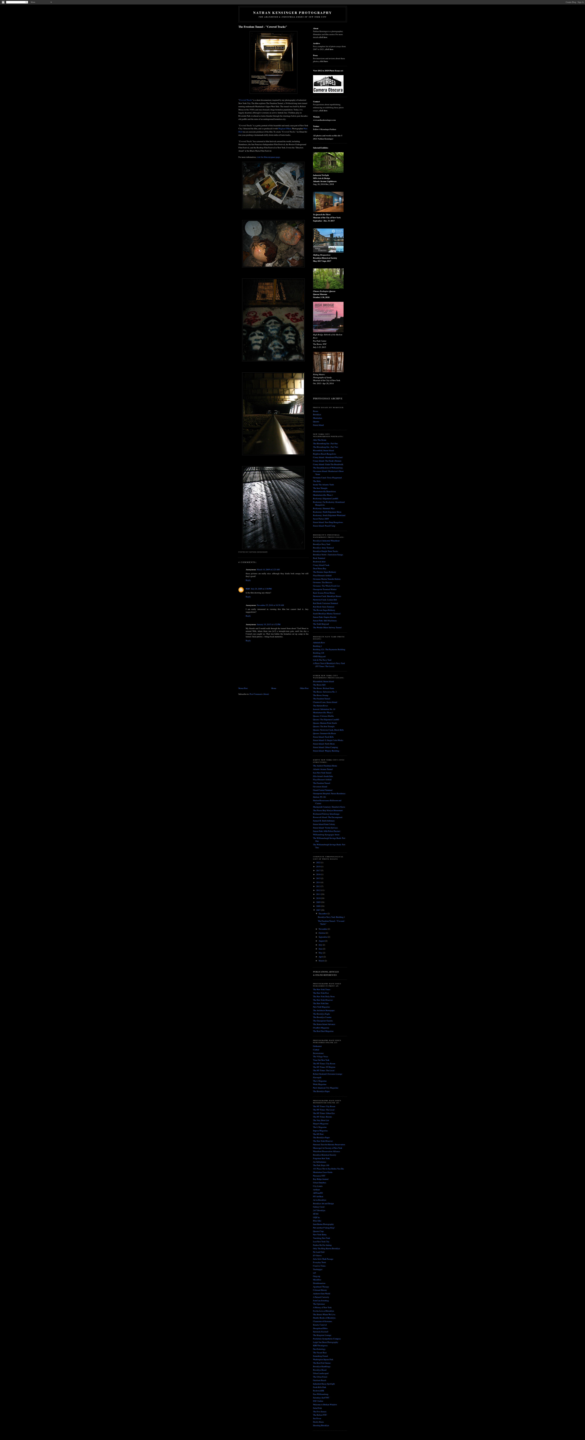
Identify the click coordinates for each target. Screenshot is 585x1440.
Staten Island (318, 425)
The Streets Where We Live (324, 1314)
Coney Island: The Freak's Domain (327, 460)
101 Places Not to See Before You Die (328, 1168)
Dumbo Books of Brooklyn (324, 1317)
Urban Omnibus (319, 1182)
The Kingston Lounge (322, 1335)
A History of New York (322, 1307)
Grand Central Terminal (322, 790)
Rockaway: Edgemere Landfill (325, 498)
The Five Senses (319, 1411)
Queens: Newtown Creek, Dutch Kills (328, 729)
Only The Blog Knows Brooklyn (326, 1248)
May (321, 952)
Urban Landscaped (320, 1373)
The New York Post (321, 993)
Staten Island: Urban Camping (325, 747)
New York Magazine (321, 1006)
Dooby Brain (318, 1421)
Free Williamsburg (320, 1394)
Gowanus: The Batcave (322, 582)
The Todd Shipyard (321, 624)
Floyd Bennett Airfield (322, 575)
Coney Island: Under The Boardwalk (328, 464)
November (323, 929)
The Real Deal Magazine (323, 1031)
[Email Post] (268, 552)
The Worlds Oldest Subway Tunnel (327, 627)
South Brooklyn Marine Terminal (326, 613)
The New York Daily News (324, 996)
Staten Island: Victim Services (325, 827)
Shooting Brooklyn (321, 1425)
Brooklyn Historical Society (324, 1154)
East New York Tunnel (322, 772)
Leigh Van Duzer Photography (325, 1342)
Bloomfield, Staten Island (323, 450)
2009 (318, 902)
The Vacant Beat (320, 1352)
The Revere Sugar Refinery (324, 610)
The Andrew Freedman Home (325, 765)
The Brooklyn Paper (321, 1091)
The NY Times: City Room (324, 1063)
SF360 (315, 1213)
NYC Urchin (318, 1401)
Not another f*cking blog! (324, 1227)
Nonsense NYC (319, 1175)
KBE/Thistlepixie (320, 1345)
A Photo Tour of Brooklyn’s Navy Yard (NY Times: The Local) (329, 665)
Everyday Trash (319, 1262)
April (321, 956)
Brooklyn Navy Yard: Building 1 (331, 917)
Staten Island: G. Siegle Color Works (328, 740)
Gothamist (317, 1046)
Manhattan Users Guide (322, 1172)
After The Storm (319, 440)
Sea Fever (317, 1418)
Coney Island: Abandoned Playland (327, 457)
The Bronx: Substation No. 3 (325, 691)
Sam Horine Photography (323, 1224)
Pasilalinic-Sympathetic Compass (327, 1338)
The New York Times (321, 989)
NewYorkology (319, 1349)
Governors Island (320, 786)
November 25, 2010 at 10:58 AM (270, 605)
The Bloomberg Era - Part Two (325, 447)
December (323, 913)
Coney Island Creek (321, 565)
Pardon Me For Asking (322, 1245)
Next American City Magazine (325, 1087)
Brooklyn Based (319, 1370)
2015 (318, 878)
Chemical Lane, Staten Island (325, 702)
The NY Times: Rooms (322, 1116)
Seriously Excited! (320, 1331)
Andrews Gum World (321, 1293)
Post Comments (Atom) (259, 694)
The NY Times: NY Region (324, 1067)
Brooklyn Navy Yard (321, 544)
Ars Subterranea (319, 1161)
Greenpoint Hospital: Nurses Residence (329, 793)
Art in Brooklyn (319, 1200)
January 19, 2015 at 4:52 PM (268, 624)
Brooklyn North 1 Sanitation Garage (328, 554)
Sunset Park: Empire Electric (325, 617)
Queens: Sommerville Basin (324, 733)
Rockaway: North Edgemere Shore (327, 511)
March (321, 960)
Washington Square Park (323, 1359)
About (315, 28)
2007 (318, 910)
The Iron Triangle (320, 488)
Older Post (304, 688)
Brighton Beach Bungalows (324, 453)
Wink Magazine (319, 1084)
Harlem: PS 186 (319, 797)
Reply (248, 580)
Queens (316, 421)
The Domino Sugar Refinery (324, 572)
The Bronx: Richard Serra (323, 688)
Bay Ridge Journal (320, 1179)
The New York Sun (320, 1003)
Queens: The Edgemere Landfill (326, 719)
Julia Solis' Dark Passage (323, 1259)
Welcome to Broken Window (325, 1404)
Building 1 (317, 646)
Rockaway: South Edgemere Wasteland (329, 515)
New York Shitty (320, 1234)
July (321, 944)
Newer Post (243, 688)
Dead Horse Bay (319, 568)
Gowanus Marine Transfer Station (326, 579)
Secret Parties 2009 (321, 518)
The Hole (317, 481)
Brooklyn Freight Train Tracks (325, 551)
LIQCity (316, 1217)
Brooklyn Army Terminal (323, 547)
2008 (318, 906)
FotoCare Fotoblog (321, 1300)
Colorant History (320, 1290)
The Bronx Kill (319, 684)
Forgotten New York (321, 1158)
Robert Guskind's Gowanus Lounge (327, 1073)
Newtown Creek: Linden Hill (325, 599)
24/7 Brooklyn (319, 1210)
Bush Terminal (319, 558)
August (322, 940)
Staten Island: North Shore (324, 743)
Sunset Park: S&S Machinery (325, 620)
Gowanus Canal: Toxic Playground (327, 477)
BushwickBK (318, 1390)
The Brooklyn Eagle (321, 1013)
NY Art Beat (318, 1196)
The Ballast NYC (320, 1414)
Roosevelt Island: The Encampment (327, 817)
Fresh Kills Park (319, 1387)
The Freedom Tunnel (321, 698)
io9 (314, 1272)
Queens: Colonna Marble (323, 716)
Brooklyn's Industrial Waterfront (326, 540)
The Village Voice (320, 1056)
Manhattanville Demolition (324, 491)
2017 (318, 870)
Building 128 (318, 652)
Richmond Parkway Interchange (326, 813)
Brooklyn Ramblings (321, 1366)
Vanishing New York (321, 1238)
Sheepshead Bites (320, 1328)
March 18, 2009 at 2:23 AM (268, 569)
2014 (318, 882)
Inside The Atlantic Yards (323, 484)
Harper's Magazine (320, 1123)
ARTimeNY (318, 1193)
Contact (316, 101)
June (321, 948)
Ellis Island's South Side (323, 776)
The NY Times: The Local (323, 1070)
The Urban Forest (320, 1376)
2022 (318, 862)
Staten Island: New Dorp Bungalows (328, 522)
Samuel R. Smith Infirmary (324, 820)
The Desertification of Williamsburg (328, 467)
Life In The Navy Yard (322, 659)
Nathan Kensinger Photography (292, 12)
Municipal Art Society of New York (327, 1148)
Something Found (320, 1356)
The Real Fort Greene (322, 1362)
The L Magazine (320, 1081)
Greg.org (316, 1276)
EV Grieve (317, 1255)
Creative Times (319, 1265)
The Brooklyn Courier (322, 1017)
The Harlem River (320, 705)
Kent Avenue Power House (324, 592)
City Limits (318, 1186)
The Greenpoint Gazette (323, 1020)
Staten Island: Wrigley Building (326, 750)
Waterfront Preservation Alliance (326, 1151)
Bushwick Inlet (319, 561)
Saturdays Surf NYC (321, 1397)
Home (273, 688)
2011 (318, 894)
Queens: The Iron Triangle (324, 726)
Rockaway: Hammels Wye (324, 508)
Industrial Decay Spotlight (324, 1383)
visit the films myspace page (268, 157)
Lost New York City (321, 1241)
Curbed (316, 1049)
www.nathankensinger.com (324, 119)
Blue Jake (317, 1220)
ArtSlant (316, 1189)
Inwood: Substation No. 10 (324, 709)
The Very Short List (321, 1120)
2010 (318, 898)
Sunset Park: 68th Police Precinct (326, 831)
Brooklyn (317, 414)
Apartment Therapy (321, 1286)
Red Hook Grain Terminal (323, 606)
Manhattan (317, 418)
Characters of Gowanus (322, 1321)
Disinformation (319, 1283)
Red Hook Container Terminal (325, 603)
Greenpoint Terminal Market (325, 589)
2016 (318, 874)
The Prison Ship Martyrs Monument (328, 810)
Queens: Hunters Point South (325, 723)
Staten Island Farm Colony (324, 824)
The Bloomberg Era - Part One (325, 443)
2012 (318, 890)
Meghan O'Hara (284, 128)
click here (323, 37)
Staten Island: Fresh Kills (323, 736)
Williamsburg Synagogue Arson (326, 834)
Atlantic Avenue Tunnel (323, 769)
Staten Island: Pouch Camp (324, 525)
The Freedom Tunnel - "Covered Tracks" (262, 27)
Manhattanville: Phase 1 (323, 495)
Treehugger (317, 1269)
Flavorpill (317, 1077)
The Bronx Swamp (320, 695)
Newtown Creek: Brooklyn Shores (327, 596)
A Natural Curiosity (321, 1297)
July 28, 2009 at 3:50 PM (261, 588)
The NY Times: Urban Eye (324, 1113)
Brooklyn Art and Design (323, 1203)
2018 (318, 866)
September (323, 936)
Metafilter (317, 1279)
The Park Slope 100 (321, 1165)
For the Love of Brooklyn (323, 1311)
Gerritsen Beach (319, 1380)
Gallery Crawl (318, 1206)
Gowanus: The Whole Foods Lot (326, 585)
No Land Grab (319, 1252)
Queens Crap (318, 1231)
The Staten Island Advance (324, 1024)
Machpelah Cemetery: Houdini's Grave (329, 806)
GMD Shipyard (319, 656)
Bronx (315, 411)
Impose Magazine (320, 1130)
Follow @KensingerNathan (324, 129)
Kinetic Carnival (320, 1324)
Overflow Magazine (321, 1027)
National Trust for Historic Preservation (329, 1144)
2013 (318, 886)
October (322, 932)
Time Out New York (321, 1060)
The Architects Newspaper (324, 1010)
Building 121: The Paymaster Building (329, 649)
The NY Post (318, 1134)
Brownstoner (318, 1053)
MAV (248, 588)
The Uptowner (319, 1304)
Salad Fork (317, 1408)
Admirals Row (319, 642)
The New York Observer (323, 1000)
